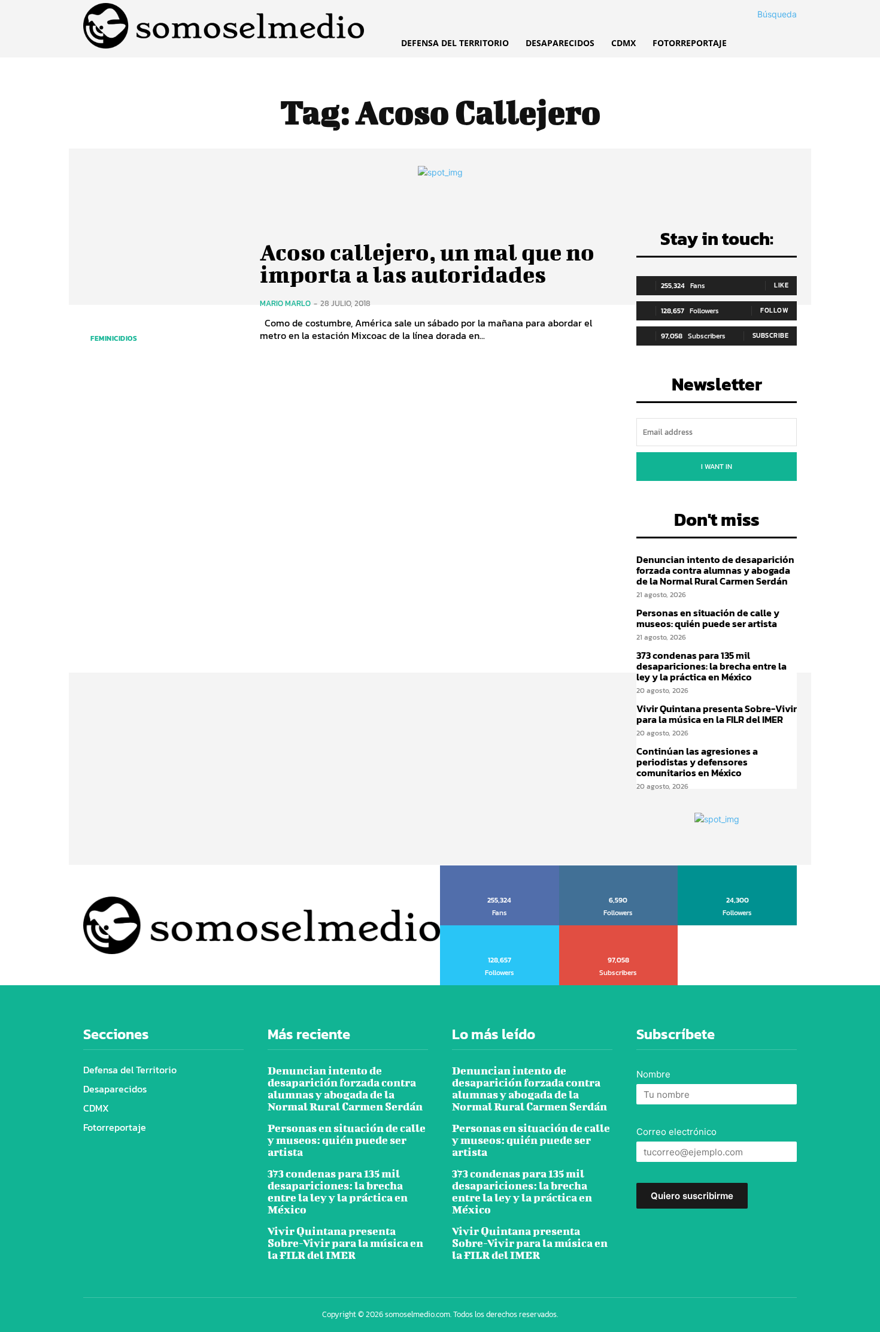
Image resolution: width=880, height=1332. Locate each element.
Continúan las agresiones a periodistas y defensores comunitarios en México (697, 761)
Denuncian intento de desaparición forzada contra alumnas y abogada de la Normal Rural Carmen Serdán (715, 570)
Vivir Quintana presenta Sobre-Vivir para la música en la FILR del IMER (716, 713)
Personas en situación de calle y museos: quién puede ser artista (707, 618)
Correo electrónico (676, 1131)
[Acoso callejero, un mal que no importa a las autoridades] (162, 291)
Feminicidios (113, 338)
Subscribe (770, 335)
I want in (716, 466)
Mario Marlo (285, 303)
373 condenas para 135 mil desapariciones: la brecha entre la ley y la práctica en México (711, 665)
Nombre (653, 1074)
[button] (763, 14)
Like (781, 285)
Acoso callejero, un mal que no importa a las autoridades (427, 263)
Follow (774, 310)
